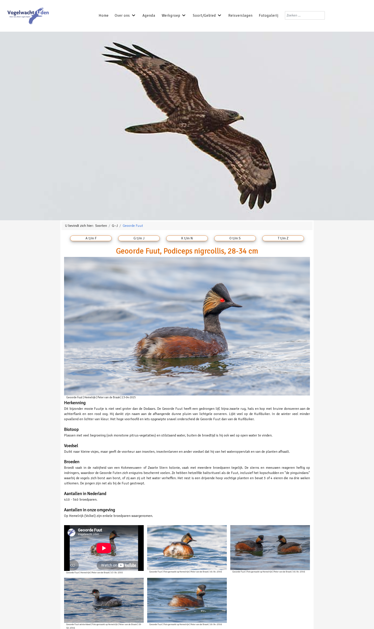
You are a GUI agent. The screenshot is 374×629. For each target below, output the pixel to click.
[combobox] (305, 15)
